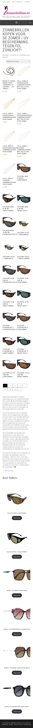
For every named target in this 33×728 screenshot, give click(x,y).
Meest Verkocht (17, 2)
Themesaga (27, 724)
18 (10, 389)
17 (5, 389)
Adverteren (6, 2)
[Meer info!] (9, 71)
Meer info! (17, 518)
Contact (27, 2)
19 (15, 389)
